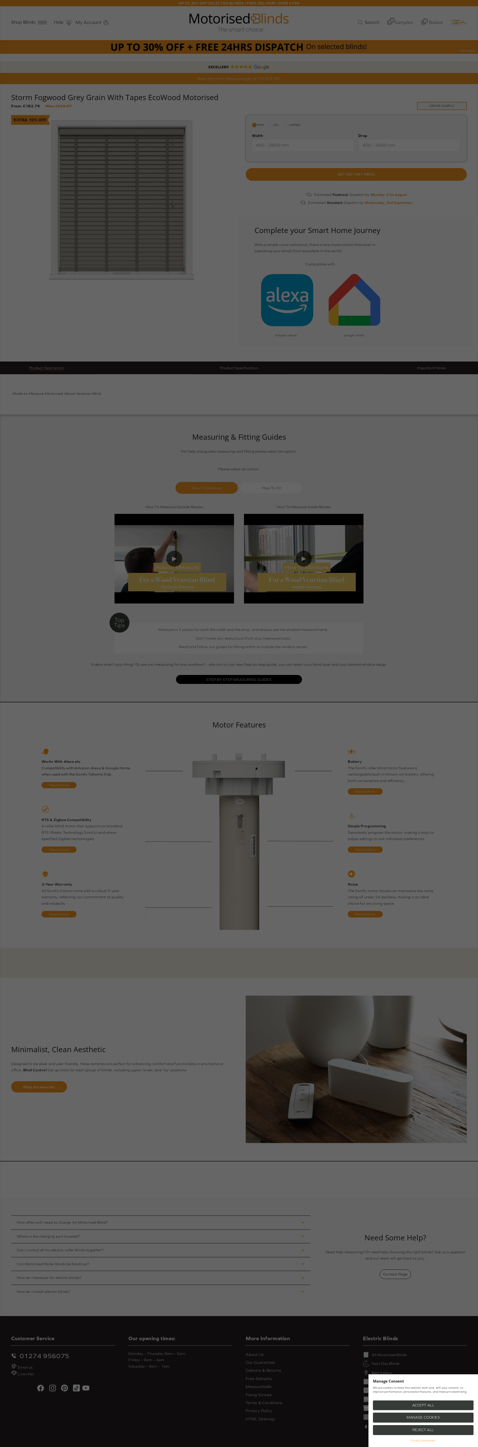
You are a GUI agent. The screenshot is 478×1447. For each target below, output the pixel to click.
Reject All (423, 1430)
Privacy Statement (423, 1440)
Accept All (423, 1405)
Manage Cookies (423, 1417)
